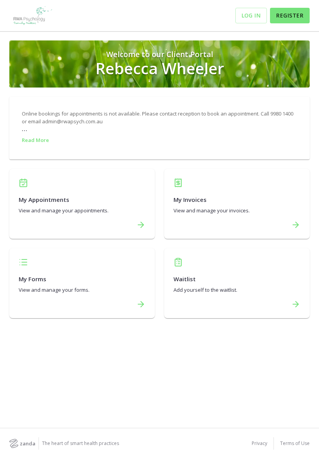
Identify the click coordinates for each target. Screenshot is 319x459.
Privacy (259, 443)
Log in (251, 15)
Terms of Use (295, 443)
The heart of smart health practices (80, 443)
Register (289, 15)
